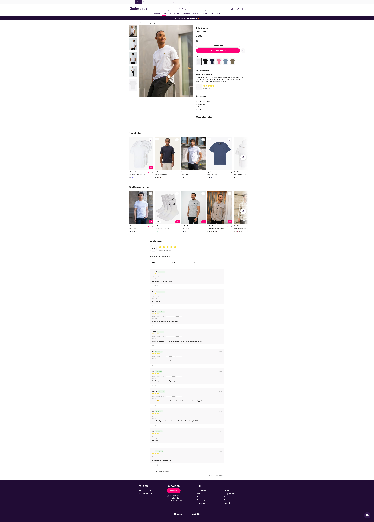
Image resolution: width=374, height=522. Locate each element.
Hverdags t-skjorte (151, 23)
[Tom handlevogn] (243, 9)
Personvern (201, 503)
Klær (135, 23)
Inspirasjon (227, 503)
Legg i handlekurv (218, 51)
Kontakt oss (173, 490)
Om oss (226, 491)
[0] (238, 9)
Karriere (227, 500)
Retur (199, 497)
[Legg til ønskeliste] (243, 50)
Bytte (199, 494)
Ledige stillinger (229, 494)
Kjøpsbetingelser (203, 500)
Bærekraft (227, 497)
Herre (130, 23)
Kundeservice (201, 491)
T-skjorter (141, 23)
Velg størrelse (218, 45)
